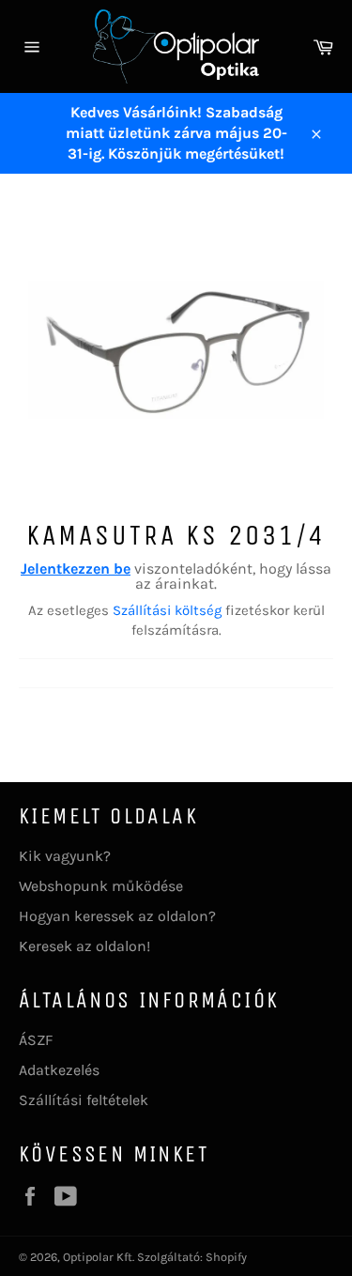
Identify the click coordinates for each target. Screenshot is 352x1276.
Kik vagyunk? (65, 856)
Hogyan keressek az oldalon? (117, 916)
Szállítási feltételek (83, 1100)
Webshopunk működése (101, 886)
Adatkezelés (59, 1070)
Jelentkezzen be (75, 568)
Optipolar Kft (97, 1257)
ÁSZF (36, 1040)
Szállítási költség (167, 610)
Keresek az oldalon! (84, 946)
